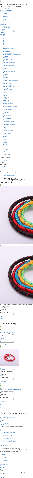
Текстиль (5, 132)
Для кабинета (6, 73)
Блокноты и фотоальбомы (9, 65)
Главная (5, 13)
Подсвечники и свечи (8, 117)
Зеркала (5, 79)
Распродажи (7, 154)
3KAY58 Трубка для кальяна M (7, 369)
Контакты (5, 20)
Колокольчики (6, 94)
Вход (1, 23)
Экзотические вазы (8, 438)
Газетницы (5, 69)
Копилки (5, 95)
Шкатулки (5, 142)
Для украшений (7, 76)
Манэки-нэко (6, 100)
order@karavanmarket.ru (6, 424)
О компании (6, 14)
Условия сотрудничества (9, 17)
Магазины (5, 16)
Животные (5, 77)
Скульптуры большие (8, 121)
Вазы (4, 68)
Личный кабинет (4, 464)
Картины (5, 91)
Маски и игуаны (7, 101)
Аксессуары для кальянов (9, 175)
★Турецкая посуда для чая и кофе (12, 54)
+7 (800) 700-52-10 (5, 8)
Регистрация (3, 24)
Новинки (6, 149)
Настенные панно (7, 437)
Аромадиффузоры (7, 59)
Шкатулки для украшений (9, 441)
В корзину (3, 344)
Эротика (5, 144)
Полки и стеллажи (7, 118)
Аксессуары (6, 57)
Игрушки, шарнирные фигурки (10, 80)
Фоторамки (6, 135)
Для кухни (5, 74)
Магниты (5, 98)
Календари (6, 88)
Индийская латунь (7, 435)
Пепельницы (6, 113)
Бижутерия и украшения (9, 443)
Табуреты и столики (8, 130)
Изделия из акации (8, 82)
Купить (2, 316)
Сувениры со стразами (9, 126)
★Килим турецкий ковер (9, 50)
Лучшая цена (8, 445)
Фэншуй (5, 136)
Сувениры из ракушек (8, 123)
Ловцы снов (6, 97)
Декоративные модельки (9, 71)
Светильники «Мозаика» (9, 432)
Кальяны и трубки (7, 89)
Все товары (3, 34)
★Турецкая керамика (8, 53)
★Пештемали (6, 51)
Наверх (2, 477)
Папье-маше (6, 112)
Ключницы (5, 92)
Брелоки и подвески (8, 66)
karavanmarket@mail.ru (6, 10)
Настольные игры (7, 107)
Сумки (4, 127)
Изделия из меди (7, 85)
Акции (5, 152)
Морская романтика (8, 103)
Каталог (2, 431)
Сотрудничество (19, 17)
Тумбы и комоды (7, 133)
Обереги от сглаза (7, 109)
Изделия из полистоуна (9, 86)
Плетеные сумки (7, 115)
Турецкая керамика (8, 434)
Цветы (4, 139)
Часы (4, 141)
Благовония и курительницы (10, 63)
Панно (4, 110)
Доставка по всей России (6, 11)
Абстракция (6, 56)
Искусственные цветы (8, 440)
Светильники (6, 120)
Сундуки (5, 129)
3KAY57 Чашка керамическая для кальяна (10, 389)
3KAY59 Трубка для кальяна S (7, 332)
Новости (5, 19)
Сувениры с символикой (9, 124)
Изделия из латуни (8, 83)
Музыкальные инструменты (10, 106)
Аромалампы (6, 60)
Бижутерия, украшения (9, 62)
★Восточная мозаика (8, 48)
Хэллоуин (5, 138)
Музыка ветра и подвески (9, 104)
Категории (2, 32)
